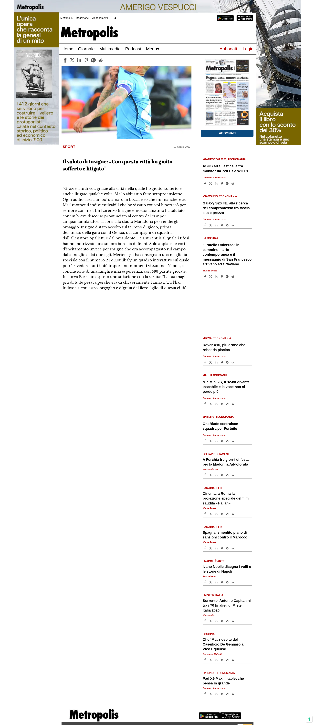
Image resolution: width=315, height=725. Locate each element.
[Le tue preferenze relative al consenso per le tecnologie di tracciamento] (309, 719)
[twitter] (72, 60)
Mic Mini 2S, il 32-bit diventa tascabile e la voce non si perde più (226, 387)
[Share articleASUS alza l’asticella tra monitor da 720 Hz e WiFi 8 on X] (211, 183)
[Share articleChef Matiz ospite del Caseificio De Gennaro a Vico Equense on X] (211, 660)
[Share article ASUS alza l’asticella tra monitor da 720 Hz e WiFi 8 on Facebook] (205, 183)
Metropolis (66, 18)
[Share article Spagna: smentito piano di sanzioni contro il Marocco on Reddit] (233, 548)
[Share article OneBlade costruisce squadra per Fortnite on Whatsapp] (228, 441)
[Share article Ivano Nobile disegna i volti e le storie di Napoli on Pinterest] (222, 582)
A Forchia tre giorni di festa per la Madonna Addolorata (226, 461)
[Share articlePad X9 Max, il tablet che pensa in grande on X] (211, 694)
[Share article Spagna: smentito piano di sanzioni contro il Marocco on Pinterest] (222, 548)
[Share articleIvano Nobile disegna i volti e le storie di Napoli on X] (211, 582)
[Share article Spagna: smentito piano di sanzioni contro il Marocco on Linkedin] (217, 548)
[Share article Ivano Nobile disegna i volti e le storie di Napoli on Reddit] (233, 582)
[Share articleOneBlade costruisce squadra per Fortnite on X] (211, 441)
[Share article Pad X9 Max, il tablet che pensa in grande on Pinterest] (222, 694)
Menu (151, 48)
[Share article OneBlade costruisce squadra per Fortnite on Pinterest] (222, 441)
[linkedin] (79, 60)
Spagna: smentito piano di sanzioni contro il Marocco (225, 534)
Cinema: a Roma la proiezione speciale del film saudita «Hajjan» (226, 498)
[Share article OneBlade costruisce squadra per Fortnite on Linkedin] (217, 441)
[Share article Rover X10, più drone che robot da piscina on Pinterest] (222, 362)
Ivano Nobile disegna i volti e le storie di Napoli (227, 569)
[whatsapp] (93, 60)
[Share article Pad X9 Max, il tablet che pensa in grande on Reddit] (233, 694)
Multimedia (110, 48)
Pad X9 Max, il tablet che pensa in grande (223, 680)
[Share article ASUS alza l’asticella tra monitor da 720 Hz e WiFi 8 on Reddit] (233, 183)
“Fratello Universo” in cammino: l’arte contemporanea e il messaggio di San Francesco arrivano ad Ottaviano (227, 254)
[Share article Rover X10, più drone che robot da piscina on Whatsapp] (228, 362)
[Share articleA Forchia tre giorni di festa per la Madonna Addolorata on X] (211, 475)
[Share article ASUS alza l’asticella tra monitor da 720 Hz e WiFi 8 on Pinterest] (222, 183)
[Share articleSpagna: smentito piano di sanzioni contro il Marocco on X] (211, 548)
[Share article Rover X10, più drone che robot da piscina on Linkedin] (217, 362)
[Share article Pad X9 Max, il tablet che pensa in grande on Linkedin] (217, 694)
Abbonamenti (100, 18)
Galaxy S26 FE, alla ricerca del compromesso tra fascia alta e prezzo (226, 208)
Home (67, 48)
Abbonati (228, 48)
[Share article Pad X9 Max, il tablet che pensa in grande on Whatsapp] (228, 694)
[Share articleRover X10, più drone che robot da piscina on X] (211, 362)
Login (248, 48)
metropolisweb (211, 469)
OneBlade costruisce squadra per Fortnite (220, 426)
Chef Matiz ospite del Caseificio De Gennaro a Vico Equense (223, 644)
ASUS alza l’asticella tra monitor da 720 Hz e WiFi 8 (225, 168)
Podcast (133, 48)
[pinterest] (86, 60)
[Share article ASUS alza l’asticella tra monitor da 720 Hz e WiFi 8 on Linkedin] (217, 183)
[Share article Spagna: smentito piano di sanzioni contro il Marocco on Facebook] (205, 548)
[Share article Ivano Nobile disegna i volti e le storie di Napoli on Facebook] (205, 582)
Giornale (86, 48)
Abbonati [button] (227, 133)
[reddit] (100, 60)
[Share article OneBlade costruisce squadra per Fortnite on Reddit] (233, 441)
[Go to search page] (115, 17)
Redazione (82, 18)
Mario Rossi (209, 508)
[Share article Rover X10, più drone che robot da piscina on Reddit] (233, 362)
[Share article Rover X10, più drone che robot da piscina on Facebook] (205, 362)
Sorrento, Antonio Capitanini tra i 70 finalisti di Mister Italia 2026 (227, 605)
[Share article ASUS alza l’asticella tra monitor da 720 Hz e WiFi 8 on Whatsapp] (228, 183)
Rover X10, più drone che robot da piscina (224, 347)
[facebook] (65, 60)
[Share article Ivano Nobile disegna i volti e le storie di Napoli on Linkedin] (217, 582)
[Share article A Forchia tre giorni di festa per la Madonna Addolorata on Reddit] (233, 475)
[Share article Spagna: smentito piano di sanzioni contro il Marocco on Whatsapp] (228, 548)
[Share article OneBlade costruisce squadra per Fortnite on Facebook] (205, 441)
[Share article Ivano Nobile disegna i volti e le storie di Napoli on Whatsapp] (228, 582)
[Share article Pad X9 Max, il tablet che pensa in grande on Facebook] (205, 694)
